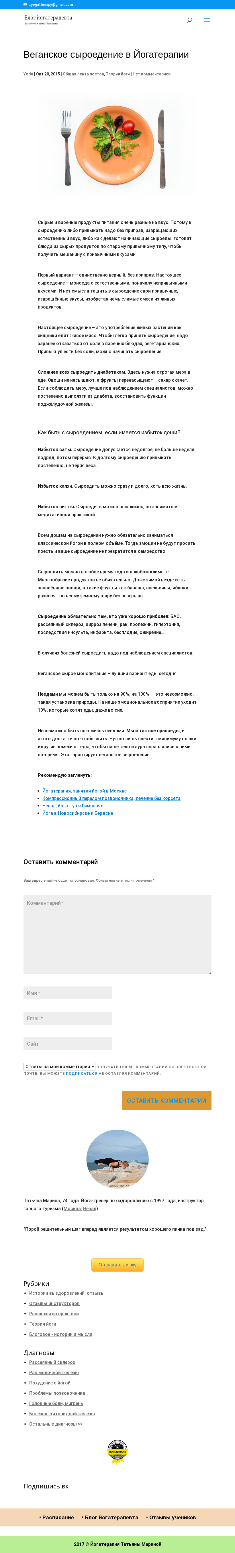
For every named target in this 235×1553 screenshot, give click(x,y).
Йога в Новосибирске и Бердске (77, 813)
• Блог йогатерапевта (110, 1517)
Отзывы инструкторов (54, 1303)
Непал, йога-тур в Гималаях (72, 805)
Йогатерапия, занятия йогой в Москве (84, 791)
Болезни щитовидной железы (62, 1413)
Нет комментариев (152, 74)
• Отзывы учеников (171, 1517)
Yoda (28, 74)
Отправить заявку (117, 1264)
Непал (89, 1208)
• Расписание (56, 1517)
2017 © (81, 1544)
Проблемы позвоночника (57, 1393)
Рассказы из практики (54, 1313)
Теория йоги (118, 74)
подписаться (81, 1073)
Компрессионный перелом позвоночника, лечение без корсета (111, 798)
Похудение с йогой (49, 1383)
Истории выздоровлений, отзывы (67, 1293)
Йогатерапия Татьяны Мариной (125, 1544)
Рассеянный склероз (52, 1362)
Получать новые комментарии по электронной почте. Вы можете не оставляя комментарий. (115, 1070)
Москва (72, 1208)
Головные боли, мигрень (56, 1403)
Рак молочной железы (54, 1372)
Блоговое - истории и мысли (60, 1334)
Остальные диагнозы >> (56, 1424)
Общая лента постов (83, 74)
